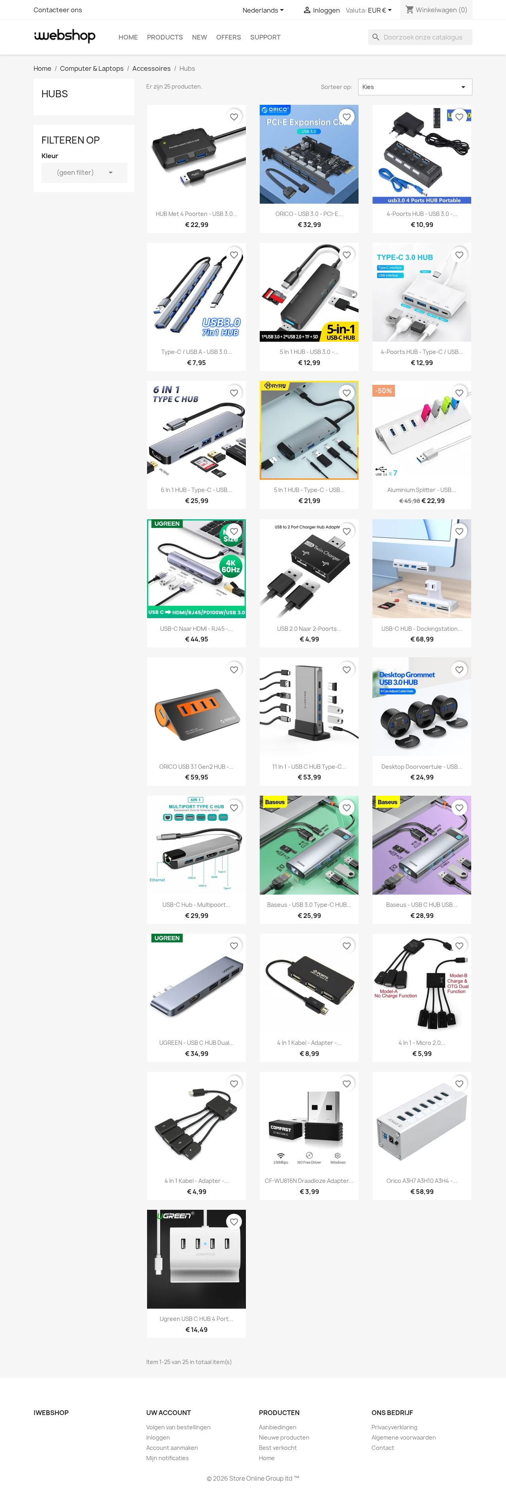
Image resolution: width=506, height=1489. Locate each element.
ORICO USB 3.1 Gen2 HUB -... (196, 766)
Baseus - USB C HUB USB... (421, 904)
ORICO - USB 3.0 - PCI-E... (309, 214)
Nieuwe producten (284, 1437)
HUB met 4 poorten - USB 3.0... (197, 214)
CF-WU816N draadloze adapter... (309, 1180)
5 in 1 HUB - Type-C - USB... (309, 490)
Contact (383, 1447)
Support (265, 37)
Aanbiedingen (277, 1427)
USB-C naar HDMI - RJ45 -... (196, 628)
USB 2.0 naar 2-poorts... (309, 628)
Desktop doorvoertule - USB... (422, 766)
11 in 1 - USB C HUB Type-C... (309, 766)
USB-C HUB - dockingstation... (422, 628)
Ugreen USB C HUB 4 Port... (196, 1319)
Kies (415, 87)
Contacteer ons (58, 10)
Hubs (55, 93)
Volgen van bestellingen (178, 1427)
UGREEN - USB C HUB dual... (196, 1042)
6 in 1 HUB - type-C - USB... (196, 490)
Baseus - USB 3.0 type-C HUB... (309, 904)
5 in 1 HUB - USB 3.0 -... (309, 352)
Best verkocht (278, 1447)
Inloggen (158, 1437)
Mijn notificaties (167, 1458)
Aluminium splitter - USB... (421, 490)
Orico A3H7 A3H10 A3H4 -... (422, 1180)
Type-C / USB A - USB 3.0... (196, 352)
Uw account (168, 1412)
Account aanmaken (172, 1447)
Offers (228, 37)
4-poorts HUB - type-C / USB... (422, 352)
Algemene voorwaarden (404, 1437)
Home (128, 37)
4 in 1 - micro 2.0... (422, 1042)
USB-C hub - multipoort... (196, 904)
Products (165, 37)
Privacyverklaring (394, 1427)
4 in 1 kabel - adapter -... (309, 1042)
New (199, 37)
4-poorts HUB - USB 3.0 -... (422, 214)
